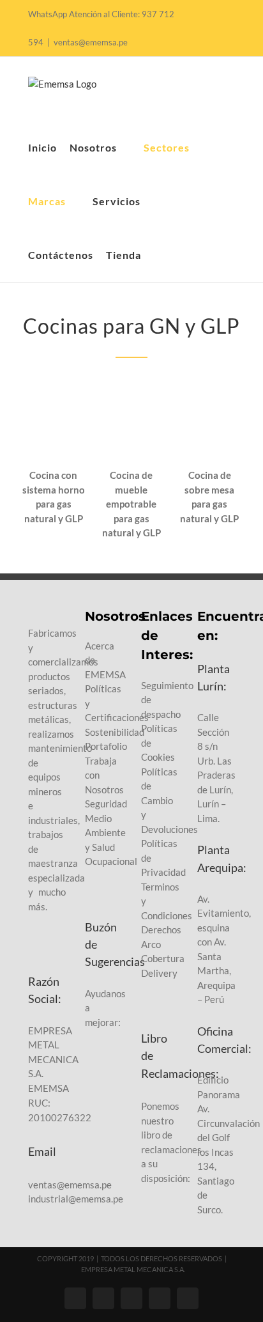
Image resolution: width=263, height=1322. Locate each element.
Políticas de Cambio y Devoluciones (169, 800)
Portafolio (106, 746)
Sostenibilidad (114, 732)
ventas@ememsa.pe (91, 42)
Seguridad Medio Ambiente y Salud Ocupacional (111, 832)
